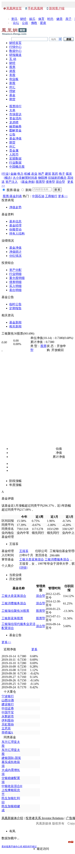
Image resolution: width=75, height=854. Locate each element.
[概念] (8, 177)
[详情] (23, 567)
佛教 (34, 23)
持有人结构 (17, 233)
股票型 (40, 181)
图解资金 (15, 130)
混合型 (60, 181)
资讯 (14, 19)
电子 (62, 173)
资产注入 (11, 181)
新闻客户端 (56, 8)
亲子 (68, 19)
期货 (12, 99)
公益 (25, 23)
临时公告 (15, 304)
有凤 (12, 831)
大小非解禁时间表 (25, 177)
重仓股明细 (17, 278)
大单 (12, 110)
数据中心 (15, 51)
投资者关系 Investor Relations (45, 818)
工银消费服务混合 (57, 559)
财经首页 (15, 42)
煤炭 (69, 173)
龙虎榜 (13, 122)
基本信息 (15, 221)
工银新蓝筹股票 (12, 618)
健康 (59, 19)
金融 (13, 173)
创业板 (13, 79)
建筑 (48, 173)
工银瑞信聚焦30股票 (15, 610)
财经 (23, 19)
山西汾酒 (8, 700)
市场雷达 (15, 114)
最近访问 (43, 848)
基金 (12, 95)
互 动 (12, 59)
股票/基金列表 (12, 196)
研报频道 (15, 55)
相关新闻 (15, 326)
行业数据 (15, 162)
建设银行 (8, 704)
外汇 (12, 87)
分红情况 (15, 255)
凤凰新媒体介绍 (12, 818)
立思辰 (6, 728)
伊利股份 (8, 720)
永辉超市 (8, 716)
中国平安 (8, 712)
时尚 (50, 19)
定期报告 (15, 308)
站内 (53, 39)
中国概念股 (17, 166)
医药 (55, 173)
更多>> (63, 196)
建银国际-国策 (11, 758)
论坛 (16, 23)
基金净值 (15, 138)
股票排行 (15, 106)
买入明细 (15, 286)
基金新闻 (15, 322)
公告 (12, 134)
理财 (12, 91)
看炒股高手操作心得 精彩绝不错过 (19, 846)
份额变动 (15, 229)
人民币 (13, 154)
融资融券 (15, 126)
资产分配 (15, 270)
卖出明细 (15, 290)
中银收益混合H (12, 786)
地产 (41, 173)
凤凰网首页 (14, 8)
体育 (41, 19)
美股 (12, 75)
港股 (12, 71)
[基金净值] (28, 181)
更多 (34, 649)
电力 (20, 173)
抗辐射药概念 (57, 177)
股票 (12, 67)
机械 (27, 173)
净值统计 (15, 251)
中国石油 (38, 196)
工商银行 (51, 196)
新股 (12, 83)
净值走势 (15, 207)
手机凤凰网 (35, 8)
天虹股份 (8, 724)
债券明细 (15, 282)
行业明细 (15, 274)
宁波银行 (8, 696)
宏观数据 (15, 158)
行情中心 (15, 46)
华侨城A (7, 732)
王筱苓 (23, 551)
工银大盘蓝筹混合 (31, 559)
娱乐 (32, 19)
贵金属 (13, 150)
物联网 (42, 177)
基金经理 (15, 225)
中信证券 (8, 708)
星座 (43, 23)
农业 (34, 173)
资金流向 (15, 118)
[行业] (6, 173)
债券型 (50, 181)
